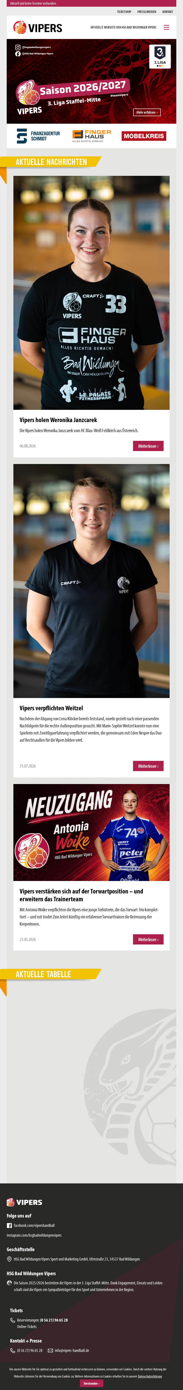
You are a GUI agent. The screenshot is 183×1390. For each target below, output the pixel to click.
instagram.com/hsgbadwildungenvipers (34, 1235)
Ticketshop (124, 11)
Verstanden (91, 1383)
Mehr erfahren (146, 112)
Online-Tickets (27, 1326)
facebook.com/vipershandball (34, 1225)
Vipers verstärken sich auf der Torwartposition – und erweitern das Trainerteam (81, 895)
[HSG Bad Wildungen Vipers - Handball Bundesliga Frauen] (37, 27)
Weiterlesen (151, 447)
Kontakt (167, 11)
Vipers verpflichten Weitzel (51, 708)
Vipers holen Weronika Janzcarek (58, 419)
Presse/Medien (146, 11)
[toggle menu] (166, 27)
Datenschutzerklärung (150, 1376)
